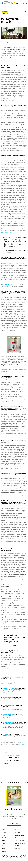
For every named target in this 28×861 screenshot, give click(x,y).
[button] (25, 12)
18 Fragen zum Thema (13, 714)
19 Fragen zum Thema (14, 722)
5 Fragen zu (11, 734)
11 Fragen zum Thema (12, 697)
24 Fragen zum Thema (14, 688)
